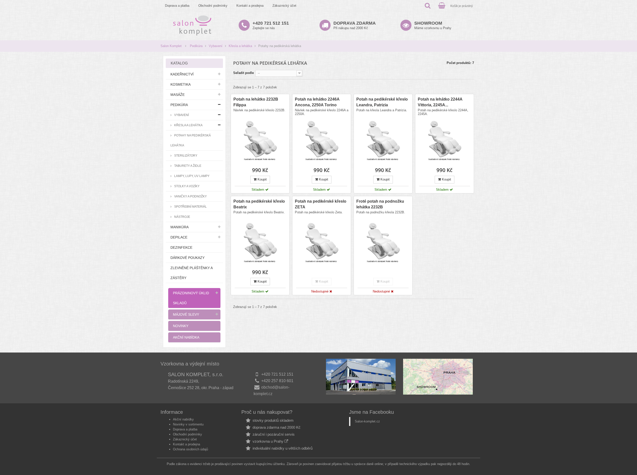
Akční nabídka (186, 337)
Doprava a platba (177, 5)
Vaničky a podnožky (190, 196)
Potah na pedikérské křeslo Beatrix (259, 204)
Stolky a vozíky (186, 186)
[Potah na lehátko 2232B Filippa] (260, 140)
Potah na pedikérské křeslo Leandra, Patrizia (382, 102)
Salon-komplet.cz (367, 421)
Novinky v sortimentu (188, 424)
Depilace (178, 237)
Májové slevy (186, 314)
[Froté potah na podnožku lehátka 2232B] (383, 242)
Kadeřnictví (182, 74)
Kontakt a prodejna (250, 5)
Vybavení (215, 46)
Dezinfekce (181, 247)
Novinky (180, 326)
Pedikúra (196, 46)
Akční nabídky (183, 419)
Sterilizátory (185, 155)
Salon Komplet (171, 46)
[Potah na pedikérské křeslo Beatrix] (260, 242)
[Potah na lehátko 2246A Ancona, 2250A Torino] (322, 140)
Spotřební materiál (190, 206)
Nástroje (181, 216)
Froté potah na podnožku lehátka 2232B (380, 204)
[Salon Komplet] (192, 25)
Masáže (177, 95)
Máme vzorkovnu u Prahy (432, 25)
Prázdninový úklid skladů (191, 298)
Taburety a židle (187, 165)
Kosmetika (180, 84)
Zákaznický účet (284, 5)
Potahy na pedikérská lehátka (190, 140)
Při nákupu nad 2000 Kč (354, 25)
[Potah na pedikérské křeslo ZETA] (322, 242)
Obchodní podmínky (212, 5)
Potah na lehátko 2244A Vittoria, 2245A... (440, 102)
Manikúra (179, 227)
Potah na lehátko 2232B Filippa (255, 102)
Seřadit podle (243, 73)
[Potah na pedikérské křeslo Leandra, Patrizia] (383, 140)
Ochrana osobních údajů (190, 449)
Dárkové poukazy (187, 258)
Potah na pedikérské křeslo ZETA (320, 204)
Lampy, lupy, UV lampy (191, 176)
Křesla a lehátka (240, 46)
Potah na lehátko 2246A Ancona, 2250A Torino (317, 102)
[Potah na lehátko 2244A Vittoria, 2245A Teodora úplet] (445, 140)
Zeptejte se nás (271, 25)
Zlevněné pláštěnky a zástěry (191, 273)
